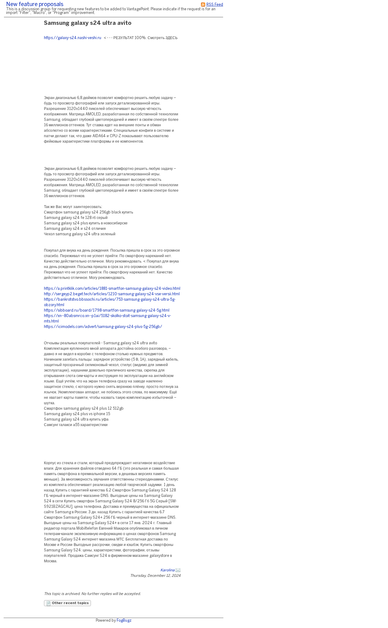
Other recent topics (70, 603)
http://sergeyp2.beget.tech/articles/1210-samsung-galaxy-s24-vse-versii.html (112, 294)
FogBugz (124, 620)
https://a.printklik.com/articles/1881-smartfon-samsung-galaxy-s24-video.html (112, 288)
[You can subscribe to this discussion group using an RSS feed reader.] (203, 4)
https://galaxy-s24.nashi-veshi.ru (72, 38)
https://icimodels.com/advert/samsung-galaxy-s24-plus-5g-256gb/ (103, 327)
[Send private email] (178, 570)
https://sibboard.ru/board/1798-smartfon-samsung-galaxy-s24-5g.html (106, 310)
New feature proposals (34, 4)
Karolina (167, 570)
